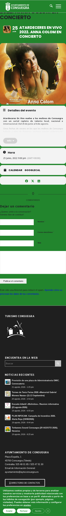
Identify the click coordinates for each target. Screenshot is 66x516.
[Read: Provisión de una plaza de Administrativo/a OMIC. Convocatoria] (7, 382)
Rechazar (24, 511)
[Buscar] (50, 6)
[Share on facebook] (26, 180)
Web (39, 243)
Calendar (15, 170)
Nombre (41, 221)
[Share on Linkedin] (38, 180)
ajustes (27, 505)
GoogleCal (32, 170)
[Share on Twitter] (32, 180)
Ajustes (38, 511)
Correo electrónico (46, 232)
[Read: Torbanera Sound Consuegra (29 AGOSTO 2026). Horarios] (7, 429)
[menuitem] (50, 6)
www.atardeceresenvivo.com (48, 137)
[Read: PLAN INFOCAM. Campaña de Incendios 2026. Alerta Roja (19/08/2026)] (7, 417)
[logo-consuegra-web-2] (27, 6)
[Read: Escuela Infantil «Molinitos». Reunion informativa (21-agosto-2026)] (7, 405)
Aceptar (9, 511)
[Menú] (57, 6)
